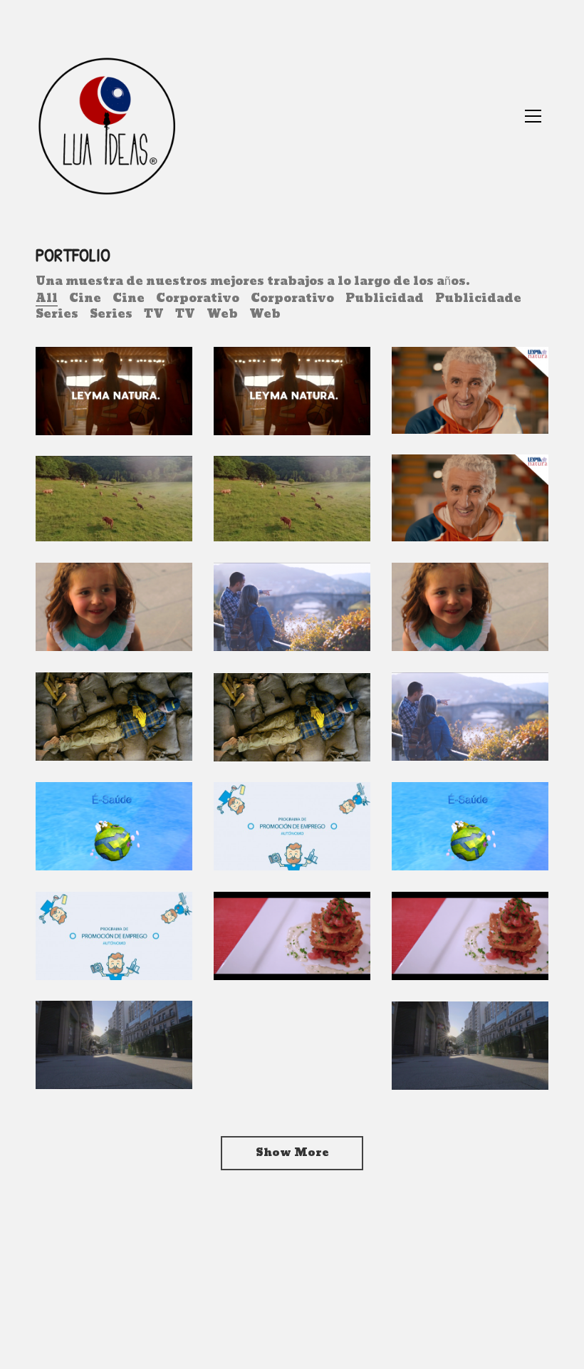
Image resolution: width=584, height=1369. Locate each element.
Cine (85, 298)
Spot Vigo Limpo (112, 1066)
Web (222, 313)
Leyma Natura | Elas (288, 403)
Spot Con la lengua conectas (100, 611)
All (47, 298)
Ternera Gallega (88, 510)
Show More (292, 1152)
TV (154, 313)
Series (57, 313)
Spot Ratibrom (109, 737)
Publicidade (478, 298)
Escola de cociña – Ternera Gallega (449, 931)
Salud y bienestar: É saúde (457, 830)
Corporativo (197, 298)
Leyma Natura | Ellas (110, 403)
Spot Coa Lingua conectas (450, 611)
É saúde (86, 847)
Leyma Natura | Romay (466, 402)
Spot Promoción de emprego (291, 838)
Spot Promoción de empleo (113, 948)
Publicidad (384, 298)
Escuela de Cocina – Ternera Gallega (275, 931)
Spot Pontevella (277, 620)
